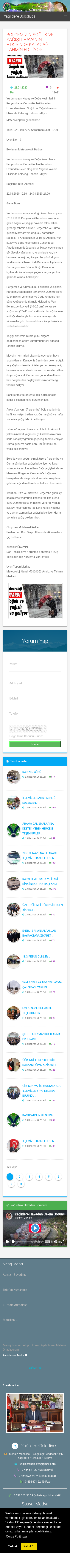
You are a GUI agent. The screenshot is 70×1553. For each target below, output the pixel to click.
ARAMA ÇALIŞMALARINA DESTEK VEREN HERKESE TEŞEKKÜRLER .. (38, 828)
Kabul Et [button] (29, 1546)
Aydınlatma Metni (14, 1355)
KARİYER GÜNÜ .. (32, 772)
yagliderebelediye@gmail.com (38, 1464)
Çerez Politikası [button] (16, 1536)
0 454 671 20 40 (31, 1469)
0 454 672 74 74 (28, 1476)
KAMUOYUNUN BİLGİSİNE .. (38, 1115)
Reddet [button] (12, 1546)
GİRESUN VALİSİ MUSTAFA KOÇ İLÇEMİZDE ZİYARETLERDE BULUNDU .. (41, 1090)
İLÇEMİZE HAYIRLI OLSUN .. (39, 1141)
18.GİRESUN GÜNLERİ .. (36, 956)
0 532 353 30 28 (24, 1495)
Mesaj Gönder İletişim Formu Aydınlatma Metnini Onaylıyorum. (34, 1347)
